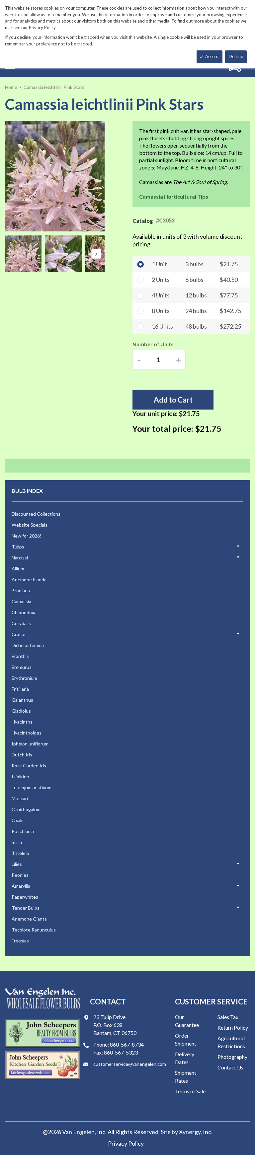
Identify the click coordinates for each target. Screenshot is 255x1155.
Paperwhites (25, 897)
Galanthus (22, 700)
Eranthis (20, 656)
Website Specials (29, 525)
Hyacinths (22, 722)
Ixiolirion (20, 776)
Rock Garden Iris (29, 765)
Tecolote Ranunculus (34, 929)
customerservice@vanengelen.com (129, 1064)
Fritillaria (20, 689)
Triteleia (20, 853)
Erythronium (24, 678)
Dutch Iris (22, 754)
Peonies (20, 875)
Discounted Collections (36, 514)
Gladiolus (21, 711)
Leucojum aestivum (31, 787)
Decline (236, 56)
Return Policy (232, 1027)
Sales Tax (227, 1017)
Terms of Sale (190, 1091)
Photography (232, 1057)
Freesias (20, 940)
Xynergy (190, 1131)
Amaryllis (21, 886)
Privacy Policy (126, 1143)
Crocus (19, 634)
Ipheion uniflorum (30, 743)
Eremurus (22, 667)
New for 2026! (27, 536)
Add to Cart (173, 399)
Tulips (18, 546)
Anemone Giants (29, 919)
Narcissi (20, 557)
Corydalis (21, 623)
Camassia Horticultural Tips (173, 196)
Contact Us (230, 1067)
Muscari (20, 798)
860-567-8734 (127, 1044)
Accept (212, 56)
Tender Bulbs (26, 908)
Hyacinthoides (27, 733)
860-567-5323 (121, 1052)
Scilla (17, 842)
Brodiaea (21, 590)
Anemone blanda (29, 579)
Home (11, 87)
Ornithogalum (26, 809)
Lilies (17, 864)
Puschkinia (23, 831)
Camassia (21, 601)
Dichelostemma (28, 645)
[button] (25, 254)
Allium (18, 568)
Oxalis (18, 820)
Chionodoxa (24, 612)
